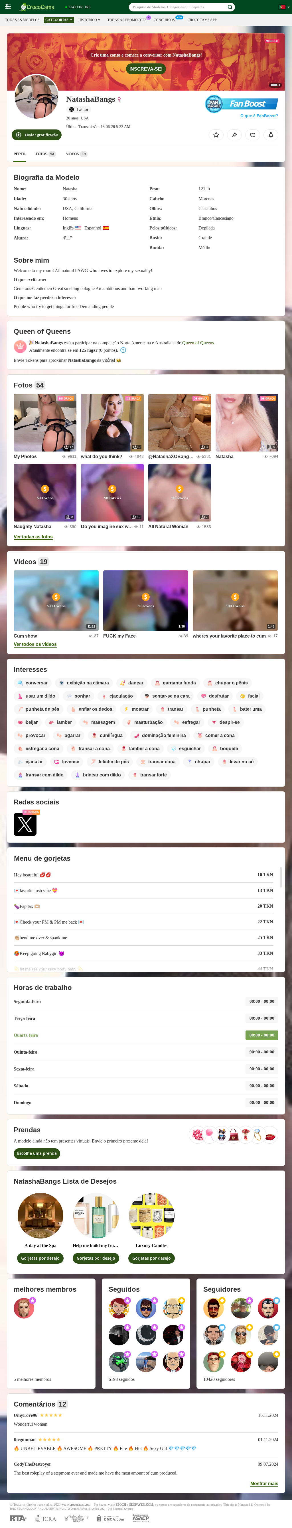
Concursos (164, 20)
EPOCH (121, 1504)
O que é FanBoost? (259, 115)
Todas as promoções (127, 20)
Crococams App (202, 20)
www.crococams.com (75, 1505)
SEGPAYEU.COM (141, 1504)
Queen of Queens (198, 342)
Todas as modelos (22, 20)
